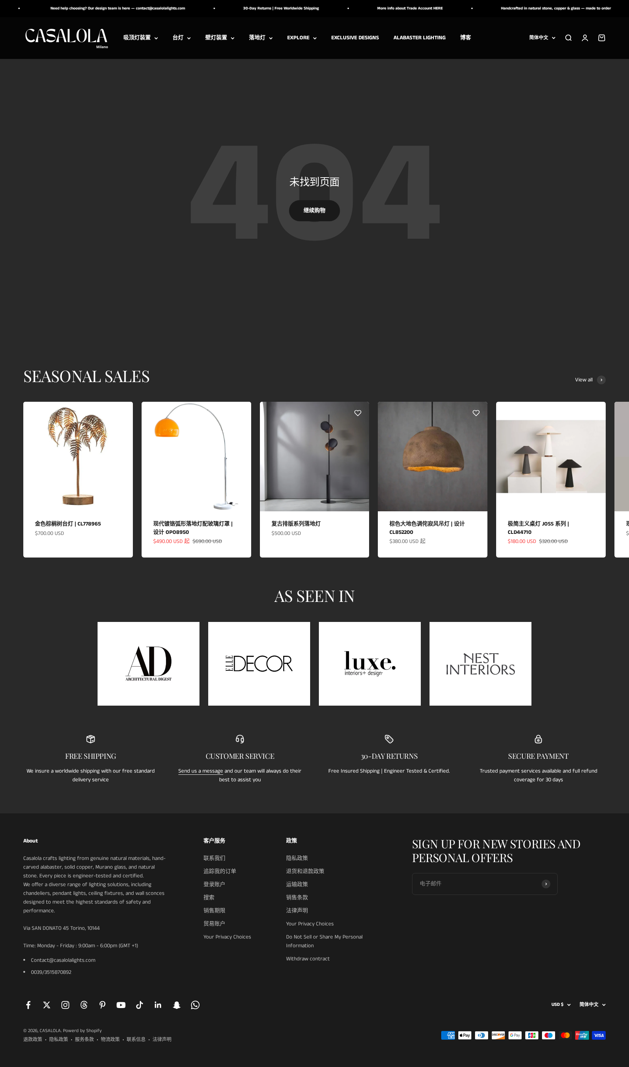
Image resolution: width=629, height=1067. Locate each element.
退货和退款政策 (305, 871)
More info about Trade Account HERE (391, 8)
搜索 (208, 897)
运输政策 (297, 884)
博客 (465, 37)
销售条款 (297, 897)
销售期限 (214, 911)
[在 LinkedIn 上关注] (158, 1005)
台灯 (178, 37)
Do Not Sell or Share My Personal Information (324, 941)
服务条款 (84, 1039)
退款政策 (32, 1039)
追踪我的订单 (219, 871)
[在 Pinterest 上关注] (102, 1005)
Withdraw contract (308, 959)
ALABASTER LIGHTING (419, 37)
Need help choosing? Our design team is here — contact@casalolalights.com (98, 8)
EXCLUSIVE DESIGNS (355, 37)
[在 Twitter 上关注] (47, 1005)
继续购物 (314, 210)
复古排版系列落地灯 (296, 524)
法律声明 (297, 911)
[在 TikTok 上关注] (140, 1005)
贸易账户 (214, 924)
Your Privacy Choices (227, 937)
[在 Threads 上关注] (84, 1005)
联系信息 (136, 1039)
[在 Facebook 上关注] (28, 1005)
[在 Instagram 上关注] (65, 1005)
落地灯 (257, 37)
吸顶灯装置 (137, 37)
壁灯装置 (216, 37)
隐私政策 (297, 858)
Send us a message (200, 771)
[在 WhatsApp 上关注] (195, 1005)
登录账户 (214, 884)
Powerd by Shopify (82, 1030)
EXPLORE (298, 37)
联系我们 (214, 858)
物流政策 (110, 1039)
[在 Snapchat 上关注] (177, 1005)
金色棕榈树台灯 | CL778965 (68, 524)
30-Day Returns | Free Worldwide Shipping (262, 8)
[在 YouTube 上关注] (121, 1005)
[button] (121, 413)
